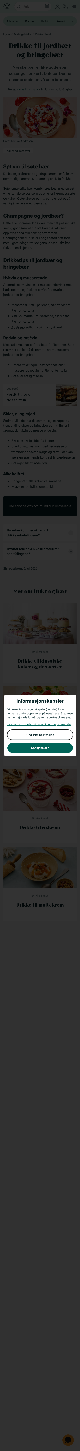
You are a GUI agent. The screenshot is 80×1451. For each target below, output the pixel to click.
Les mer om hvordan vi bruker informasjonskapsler (39, 724)
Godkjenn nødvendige (40, 734)
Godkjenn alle (40, 748)
